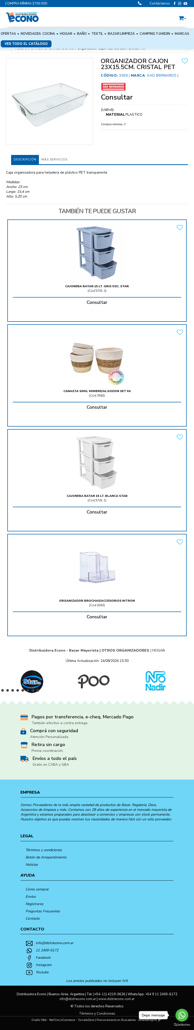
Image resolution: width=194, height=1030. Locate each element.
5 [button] (24, 691)
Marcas (182, 33)
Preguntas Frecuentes (43, 911)
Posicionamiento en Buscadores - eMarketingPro (126, 1020)
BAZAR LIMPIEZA (122, 33)
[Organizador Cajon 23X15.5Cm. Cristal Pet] (49, 101)
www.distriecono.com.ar (116, 999)
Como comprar (37, 889)
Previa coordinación (47, 750)
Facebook (43, 957)
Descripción (25, 159)
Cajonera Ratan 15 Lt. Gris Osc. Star (97, 286)
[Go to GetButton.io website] (182, 1024)
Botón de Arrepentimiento (46, 857)
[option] (31, 681)
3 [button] (13, 691)
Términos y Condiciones (97, 1013)
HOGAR (66, 33)
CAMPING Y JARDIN (155, 33)
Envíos (31, 896)
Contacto (33, 918)
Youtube (42, 972)
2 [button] (8, 691)
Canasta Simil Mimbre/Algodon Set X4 (97, 391)
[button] (182, 17)
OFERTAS (9, 33)
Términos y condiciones (44, 850)
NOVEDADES (31, 33)
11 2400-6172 (47, 950)
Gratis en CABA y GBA (51, 764)
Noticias (32, 864)
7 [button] (34, 691)
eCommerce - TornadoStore (77, 1020)
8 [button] (39, 691)
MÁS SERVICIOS (54, 159)
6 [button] (29, 691)
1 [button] (3, 691)
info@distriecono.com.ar (54, 943)
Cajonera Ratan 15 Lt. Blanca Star (97, 496)
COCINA (49, 33)
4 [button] (18, 691)
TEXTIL (97, 33)
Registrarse (34, 904)
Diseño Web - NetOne (45, 1020)
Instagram (44, 964)
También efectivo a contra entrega (59, 723)
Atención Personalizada (49, 736)
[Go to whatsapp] (182, 1015)
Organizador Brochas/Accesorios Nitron (97, 601)
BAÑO (82, 33)
